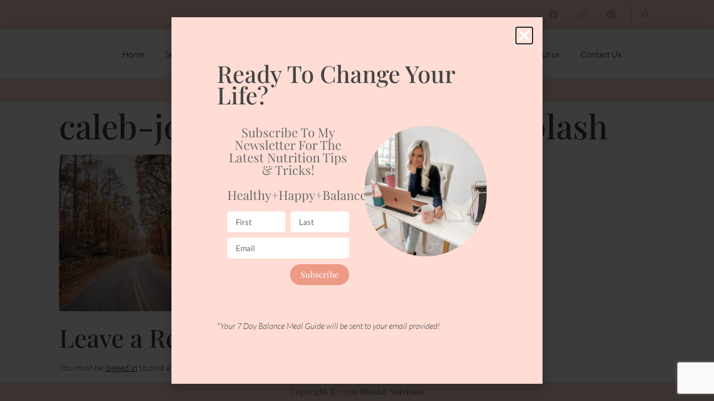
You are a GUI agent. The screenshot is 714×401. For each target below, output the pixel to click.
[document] (357, 200)
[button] (524, 35)
